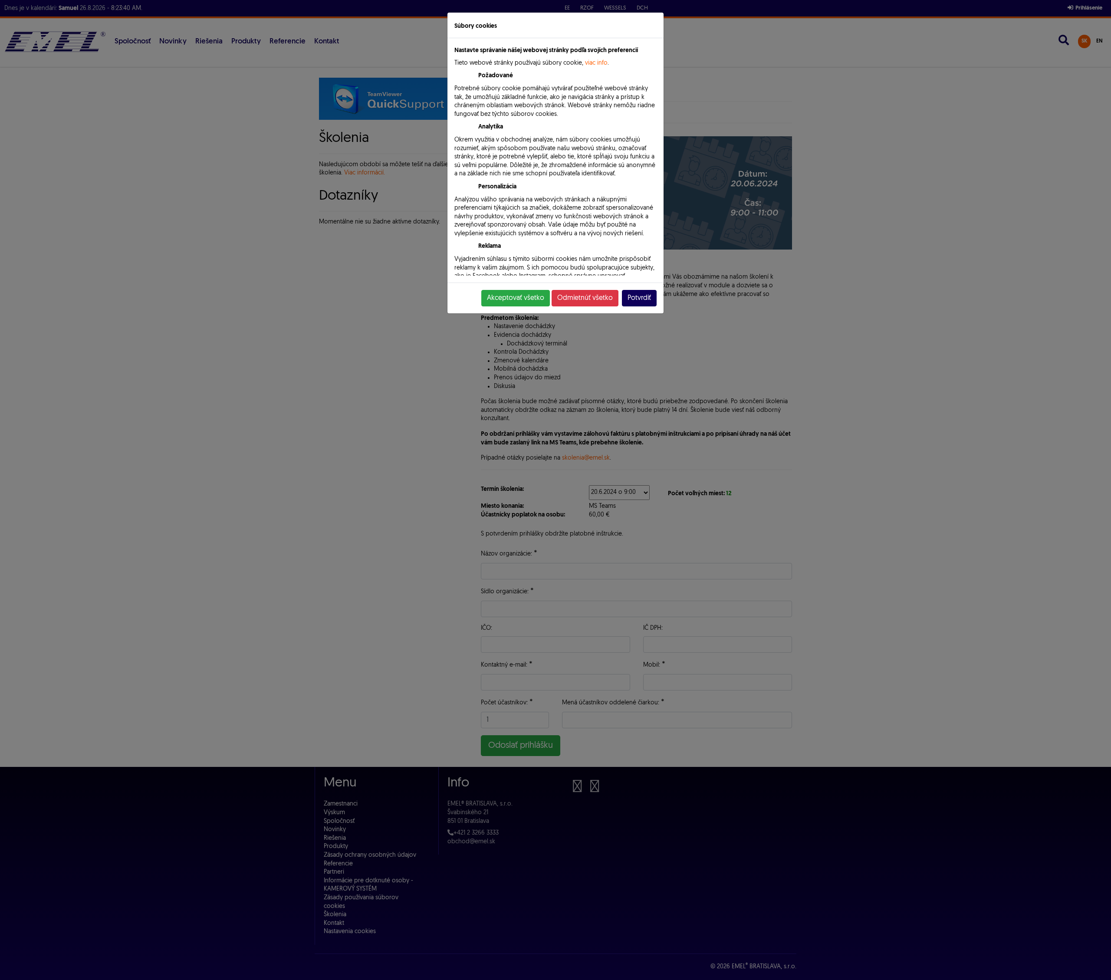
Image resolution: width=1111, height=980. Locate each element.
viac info (596, 63)
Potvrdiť (639, 298)
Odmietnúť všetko (585, 298)
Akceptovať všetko (515, 298)
